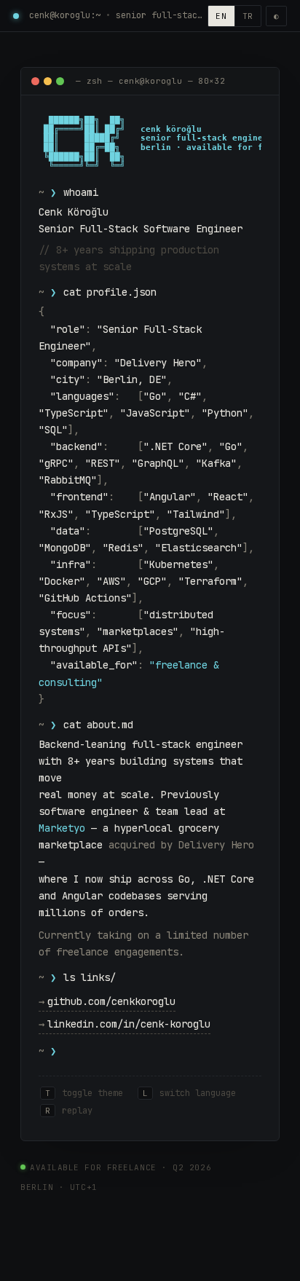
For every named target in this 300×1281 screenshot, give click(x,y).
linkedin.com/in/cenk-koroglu (124, 1023)
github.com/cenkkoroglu (107, 1001)
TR (247, 16)
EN (221, 16)
